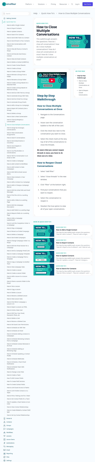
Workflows (9, 432)
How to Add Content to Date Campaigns (15, 168)
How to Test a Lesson (13, 286)
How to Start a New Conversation (17, 116)
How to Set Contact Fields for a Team (18, 399)
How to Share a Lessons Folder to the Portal (18, 282)
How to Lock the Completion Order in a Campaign (18, 224)
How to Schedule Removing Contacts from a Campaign (18, 340)
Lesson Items (10, 439)
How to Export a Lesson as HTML (17, 307)
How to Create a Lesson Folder (16, 273)
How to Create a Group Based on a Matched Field (17, 83)
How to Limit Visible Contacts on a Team (17, 391)
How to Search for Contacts (15, 34)
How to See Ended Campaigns (16, 237)
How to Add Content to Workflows (17, 164)
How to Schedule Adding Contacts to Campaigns (18, 335)
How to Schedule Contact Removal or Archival (18, 345)
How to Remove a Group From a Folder (17, 75)
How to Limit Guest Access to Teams (18, 387)
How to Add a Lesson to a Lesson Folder (17, 277)
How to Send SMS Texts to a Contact (18, 38)
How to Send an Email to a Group (17, 99)
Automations (10, 443)
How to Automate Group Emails (16, 102)
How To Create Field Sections (16, 381)
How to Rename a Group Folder (16, 79)
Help (35, 13)
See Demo (87, 4)
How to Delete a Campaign (15, 234)
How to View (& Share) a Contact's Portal (17, 50)
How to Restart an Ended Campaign (18, 231)
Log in (77, 4)
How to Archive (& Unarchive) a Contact (16, 55)
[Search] (72, 4)
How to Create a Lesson (14, 270)
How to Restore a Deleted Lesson (17, 296)
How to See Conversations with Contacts (16, 45)
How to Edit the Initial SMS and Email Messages (18, 191)
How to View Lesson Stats (15, 299)
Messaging (9, 446)
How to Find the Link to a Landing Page (17, 196)
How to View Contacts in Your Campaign (16, 178)
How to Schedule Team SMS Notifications (15, 368)
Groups (8, 425)
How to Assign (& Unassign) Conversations (15, 128)
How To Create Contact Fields (16, 384)
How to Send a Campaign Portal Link (18, 251)
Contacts (9, 422)
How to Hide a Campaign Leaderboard (14, 219)
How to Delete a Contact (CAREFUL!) (18, 62)
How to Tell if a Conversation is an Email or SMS (17, 157)
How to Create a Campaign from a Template (17, 258)
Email (8, 450)
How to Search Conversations (16, 138)
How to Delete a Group (14, 113)
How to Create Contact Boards (16, 65)
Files (7, 457)
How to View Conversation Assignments (15, 133)
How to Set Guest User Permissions (18, 324)
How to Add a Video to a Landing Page (17, 201)
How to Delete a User (13, 318)
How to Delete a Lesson (14, 292)
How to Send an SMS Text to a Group (18, 93)
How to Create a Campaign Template (18, 254)
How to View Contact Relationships (17, 407)
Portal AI (9, 418)
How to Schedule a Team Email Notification (16, 363)
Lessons (8, 436)
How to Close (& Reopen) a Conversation (15, 120)
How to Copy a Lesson (13, 289)
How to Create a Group (14, 68)
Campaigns (10, 429)
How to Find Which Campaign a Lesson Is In (16, 303)
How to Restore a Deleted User (16, 321)
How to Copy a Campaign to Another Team (18, 263)
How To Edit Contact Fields (15, 378)
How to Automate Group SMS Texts (17, 96)
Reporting (9, 453)
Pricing (53, 4)
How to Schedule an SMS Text (16, 327)
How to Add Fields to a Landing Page (18, 210)
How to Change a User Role (15, 372)
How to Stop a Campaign (14, 228)
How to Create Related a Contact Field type (18, 411)
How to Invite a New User (15, 310)
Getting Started (11, 18)
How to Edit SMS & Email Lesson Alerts (17, 173)
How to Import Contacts (14, 28)
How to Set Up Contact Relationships (18, 415)
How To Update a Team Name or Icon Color (18, 403)
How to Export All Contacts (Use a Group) (17, 109)
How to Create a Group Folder (16, 71)
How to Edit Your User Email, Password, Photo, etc (16, 314)
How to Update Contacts (14, 31)
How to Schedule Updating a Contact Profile (18, 355)
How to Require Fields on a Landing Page (18, 214)
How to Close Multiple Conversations (18, 124)
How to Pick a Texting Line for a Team (18, 396)
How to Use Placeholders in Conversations (15, 152)
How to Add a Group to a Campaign (18, 105)
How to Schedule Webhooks (15, 359)
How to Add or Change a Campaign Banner (18, 186)
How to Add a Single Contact (16, 25)
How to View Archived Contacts (16, 59)
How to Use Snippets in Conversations (14, 147)
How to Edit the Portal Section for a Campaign (18, 246)
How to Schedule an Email (15, 331)
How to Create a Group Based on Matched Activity (17, 88)
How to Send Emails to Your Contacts (18, 41)
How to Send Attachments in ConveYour (16, 142)
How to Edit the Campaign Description (15, 206)
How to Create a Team (14, 375)
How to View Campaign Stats (16, 267)
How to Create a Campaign (15, 161)
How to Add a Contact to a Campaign (18, 182)
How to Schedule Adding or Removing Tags (15, 350)
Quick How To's (11, 22)
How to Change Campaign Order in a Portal (18, 241)
